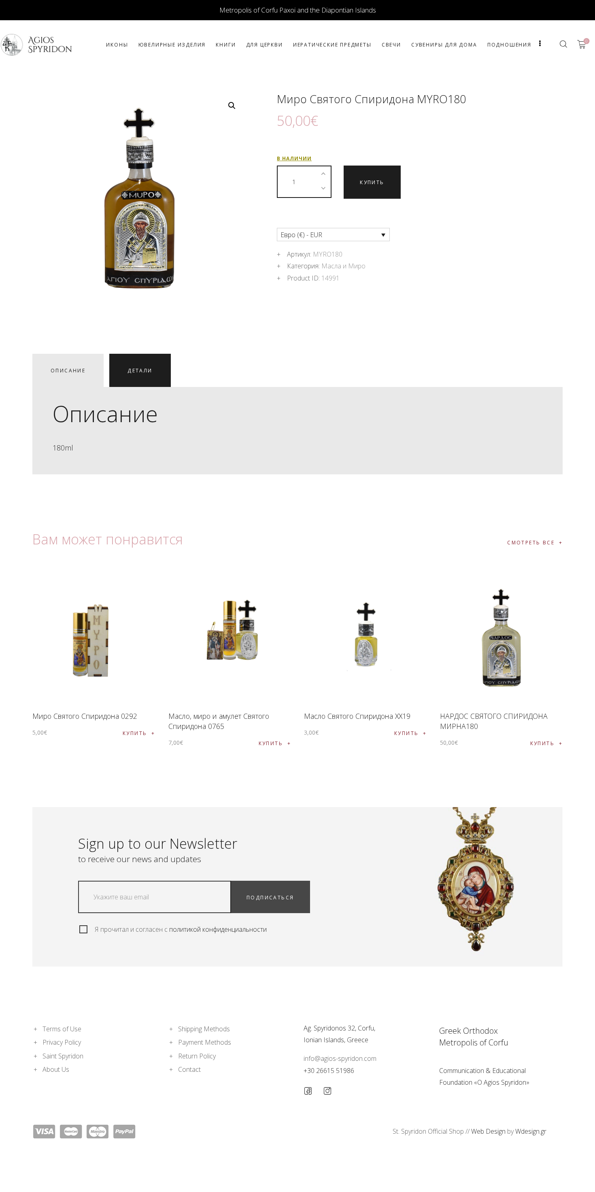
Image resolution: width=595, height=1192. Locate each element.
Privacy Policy (61, 1042)
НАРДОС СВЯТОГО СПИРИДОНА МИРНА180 (494, 721)
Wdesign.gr (530, 1131)
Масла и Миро (343, 265)
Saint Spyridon (62, 1056)
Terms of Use (61, 1028)
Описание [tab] (68, 370)
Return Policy (197, 1056)
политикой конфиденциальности (218, 929)
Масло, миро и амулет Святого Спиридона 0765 (218, 721)
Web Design (488, 1131)
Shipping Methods (204, 1028)
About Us (55, 1069)
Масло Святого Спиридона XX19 (357, 716)
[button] (232, 105)
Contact (189, 1069)
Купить (372, 182)
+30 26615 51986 (329, 1070)
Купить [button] (135, 733)
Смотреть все (531, 542)
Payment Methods (204, 1042)
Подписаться (270, 897)
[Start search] (563, 44)
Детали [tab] (140, 370)
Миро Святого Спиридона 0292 (84, 716)
